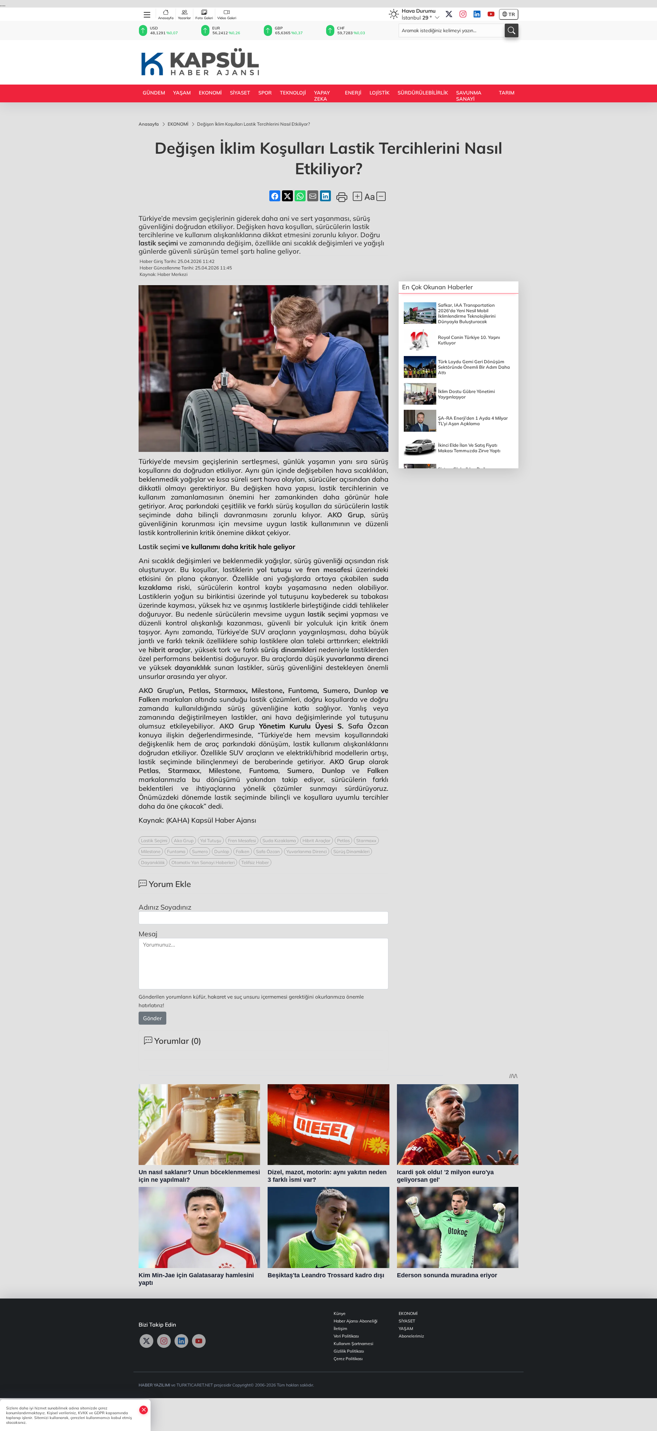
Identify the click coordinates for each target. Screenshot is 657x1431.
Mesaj (148, 933)
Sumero (335, 690)
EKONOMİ (210, 93)
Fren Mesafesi (242, 840)
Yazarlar (184, 18)
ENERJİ (353, 93)
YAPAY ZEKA (322, 96)
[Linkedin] (477, 14)
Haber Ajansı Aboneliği (355, 1321)
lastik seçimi (158, 243)
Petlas (199, 690)
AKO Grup (345, 514)
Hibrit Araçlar (316, 840)
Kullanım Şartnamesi (353, 1343)
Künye (340, 1313)
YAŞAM (182, 93)
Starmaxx (230, 690)
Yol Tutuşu (210, 840)
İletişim (340, 1328)
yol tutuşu (274, 569)
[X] (449, 14)
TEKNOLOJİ (293, 93)
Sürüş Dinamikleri (351, 851)
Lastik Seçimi (154, 840)
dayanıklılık (193, 667)
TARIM (506, 93)
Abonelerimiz (411, 1336)
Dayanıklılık (153, 862)
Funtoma (302, 690)
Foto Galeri (204, 18)
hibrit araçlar (170, 649)
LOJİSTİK (379, 93)
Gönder (152, 1018)
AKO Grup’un (161, 690)
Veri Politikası (346, 1336)
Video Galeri (226, 18)
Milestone (267, 690)
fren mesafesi (329, 569)
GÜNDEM (154, 93)
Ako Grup (184, 840)
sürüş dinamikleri (289, 649)
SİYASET (240, 93)
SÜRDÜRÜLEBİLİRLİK (423, 93)
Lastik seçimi (159, 546)
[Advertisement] (393, 61)
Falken (149, 699)
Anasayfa (165, 18)
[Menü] (147, 13)
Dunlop (365, 690)
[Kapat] (144, 1410)
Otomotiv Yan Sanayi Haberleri (203, 862)
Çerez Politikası (348, 1358)
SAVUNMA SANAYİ (468, 96)
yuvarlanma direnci (357, 658)
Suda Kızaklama (279, 840)
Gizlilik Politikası (349, 1351)
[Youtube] (491, 14)
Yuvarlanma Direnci (306, 851)
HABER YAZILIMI (154, 1385)
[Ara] (511, 30)
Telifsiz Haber (255, 862)
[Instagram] (463, 14)
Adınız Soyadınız (165, 907)
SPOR (265, 93)
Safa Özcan (368, 726)
